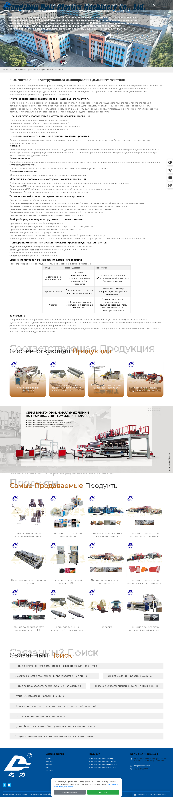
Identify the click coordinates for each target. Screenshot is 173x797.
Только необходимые (70, 792)
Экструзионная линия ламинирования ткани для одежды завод (54, 736)
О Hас (48, 767)
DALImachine (82, 152)
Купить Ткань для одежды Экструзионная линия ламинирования (55, 726)
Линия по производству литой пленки (102, 761)
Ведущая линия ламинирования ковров (40, 716)
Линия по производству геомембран (101, 758)
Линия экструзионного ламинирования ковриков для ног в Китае (56, 665)
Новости (49, 764)
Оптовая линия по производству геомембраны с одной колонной (55, 706)
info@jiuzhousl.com (142, 766)
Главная (6, 69)
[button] (158, 378)
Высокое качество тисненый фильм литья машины (126, 686)
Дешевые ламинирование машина (130, 676)
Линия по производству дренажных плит (103, 767)
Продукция (50, 761)
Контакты (49, 770)
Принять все (103, 792)
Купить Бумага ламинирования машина (40, 696)
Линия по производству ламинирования (103, 764)
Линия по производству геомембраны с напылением (48, 686)
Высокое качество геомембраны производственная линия (51, 676)
